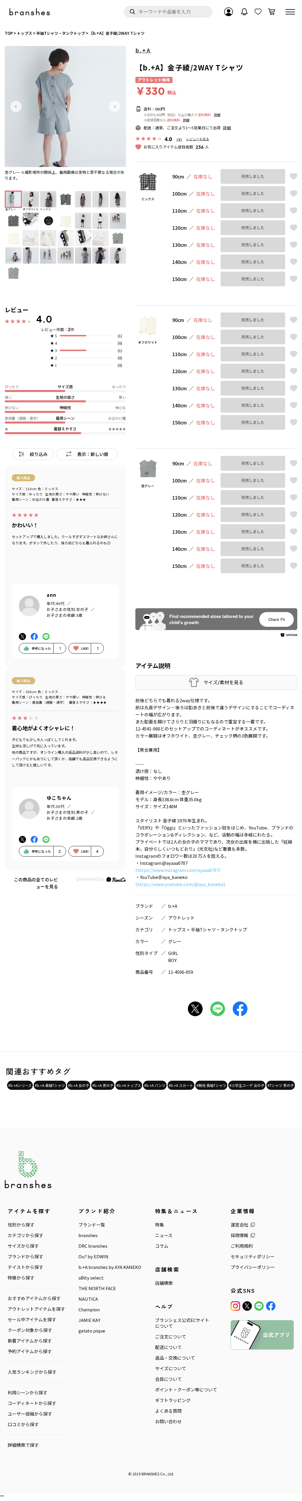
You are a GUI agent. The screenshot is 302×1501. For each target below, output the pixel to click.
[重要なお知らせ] (244, 12)
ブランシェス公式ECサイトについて (182, 1323)
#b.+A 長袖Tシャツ (50, 1085)
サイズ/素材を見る (223, 682)
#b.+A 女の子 (78, 1085)
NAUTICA (88, 1299)
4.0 (44, 319)
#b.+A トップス (128, 1085)
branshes (88, 1235)
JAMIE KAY (89, 1320)
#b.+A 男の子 (102, 1085)
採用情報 (239, 1235)
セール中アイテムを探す (32, 1320)
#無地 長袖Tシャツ (211, 1085)
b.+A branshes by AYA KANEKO (109, 1267)
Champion (89, 1309)
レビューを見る (197, 139)
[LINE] (259, 1306)
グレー (174, 941)
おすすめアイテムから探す (34, 1298)
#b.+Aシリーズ (20, 1085)
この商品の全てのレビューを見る (36, 883)
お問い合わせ (168, 1421)
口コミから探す (23, 1424)
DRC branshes (92, 1246)
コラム (161, 1246)
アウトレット (181, 918)
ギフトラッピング (173, 1400)
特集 (159, 1225)
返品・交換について (175, 1358)
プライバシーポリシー (253, 1267)
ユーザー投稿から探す (30, 1414)
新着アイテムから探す (30, 1341)
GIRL (173, 953)
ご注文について (170, 1337)
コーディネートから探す (32, 1403)
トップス (177, 929)
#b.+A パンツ (154, 1085)
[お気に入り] (258, 12)
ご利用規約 (242, 1246)
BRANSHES (150, 1473)
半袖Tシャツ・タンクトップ (219, 929)
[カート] (271, 12)
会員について (168, 1379)
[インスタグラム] (235, 1306)
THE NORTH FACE (97, 1288)
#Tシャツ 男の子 (280, 1085)
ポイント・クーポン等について (186, 1390)
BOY (172, 960)
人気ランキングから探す (32, 1372)
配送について (168, 1347)
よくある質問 (168, 1411)
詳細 (217, 114)
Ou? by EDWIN (93, 1256)
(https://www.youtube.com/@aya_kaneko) (180, 884)
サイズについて (170, 1368)
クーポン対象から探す (30, 1330)
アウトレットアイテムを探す (36, 1309)
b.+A (143, 50)
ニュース (164, 1235)
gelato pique (91, 1331)
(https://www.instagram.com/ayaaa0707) (177, 870)
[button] (15, 106)
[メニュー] (290, 11)
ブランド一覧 (91, 1225)
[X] (247, 1306)
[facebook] (270, 1306)
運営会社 (239, 1225)
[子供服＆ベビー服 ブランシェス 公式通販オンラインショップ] (30, 12)
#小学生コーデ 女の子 (246, 1085)
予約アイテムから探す (30, 1351)
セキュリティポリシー (253, 1256)
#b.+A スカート (181, 1085)
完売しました (252, 176)
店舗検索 (164, 1283)
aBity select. (91, 1278)
